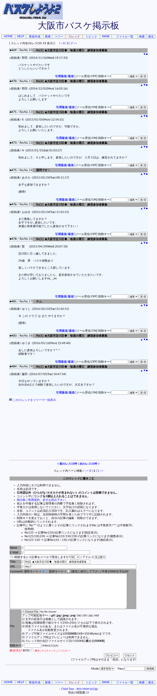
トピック (91, 36)
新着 (48, 36)
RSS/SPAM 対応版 (87, 689)
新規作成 (34, 36)
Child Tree (67, 689)
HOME (8, 36)
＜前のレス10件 (67, 463)
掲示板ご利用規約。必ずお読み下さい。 (43, 500)
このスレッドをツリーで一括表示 (34, 400)
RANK (106, 36)
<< (60, 43)
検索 (142, 36)
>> (75, 43)
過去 (151, 36)
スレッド (74, 36)
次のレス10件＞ (90, 463)
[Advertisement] (78, 431)
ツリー (59, 36)
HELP (20, 36)
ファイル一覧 (124, 36)
